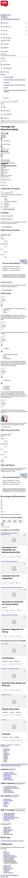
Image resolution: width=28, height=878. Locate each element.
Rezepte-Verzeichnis (9, 816)
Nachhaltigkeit (7, 799)
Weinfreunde (7, 831)
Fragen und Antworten (9, 813)
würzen (19, 318)
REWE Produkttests (9, 779)
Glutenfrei (3, 135)
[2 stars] (9, 521)
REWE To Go (7, 828)
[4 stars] (20, 521)
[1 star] (4, 521)
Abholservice (7, 789)
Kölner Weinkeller (8, 834)
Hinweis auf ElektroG (9, 859)
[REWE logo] (3, 74)
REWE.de (3, 745)
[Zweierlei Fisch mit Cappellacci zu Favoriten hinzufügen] (24, 564)
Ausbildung (6, 803)
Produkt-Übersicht (8, 790)
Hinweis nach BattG (9, 858)
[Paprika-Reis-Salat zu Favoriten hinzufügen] (24, 697)
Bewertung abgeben (5, 526)
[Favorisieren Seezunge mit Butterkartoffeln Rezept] (6, 133)
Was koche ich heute (9, 818)
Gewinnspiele (7, 778)
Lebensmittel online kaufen (10, 786)
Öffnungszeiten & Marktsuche (11, 817)
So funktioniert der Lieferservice (12, 788)
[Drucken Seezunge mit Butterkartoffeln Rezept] (2, 133)
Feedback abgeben (14, 276)
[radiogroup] (14, 523)
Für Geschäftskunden (9, 792)
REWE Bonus (7, 775)
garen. (14, 365)
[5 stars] (2, 524)
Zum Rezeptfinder (7, 226)
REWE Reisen (7, 827)
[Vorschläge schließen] (2, 104)
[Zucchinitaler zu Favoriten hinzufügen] (24, 646)
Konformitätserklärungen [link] (9, 861)
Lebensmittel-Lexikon (9, 814)
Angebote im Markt (8, 772)
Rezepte (15, 89)
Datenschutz (7, 852)
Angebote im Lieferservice (10, 774)
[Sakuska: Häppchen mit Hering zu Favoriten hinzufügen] (24, 617)
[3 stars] (15, 521)
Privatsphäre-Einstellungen (10, 857)
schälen (8, 315)
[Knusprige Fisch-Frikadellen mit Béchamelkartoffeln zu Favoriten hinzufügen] (24, 535)
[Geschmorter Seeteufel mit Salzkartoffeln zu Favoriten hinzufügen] (24, 590)
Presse (5, 804)
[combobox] (8, 102)
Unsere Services (8, 776)
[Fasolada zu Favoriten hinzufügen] (24, 722)
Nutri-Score (6, 820)
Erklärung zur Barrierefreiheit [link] (10, 863)
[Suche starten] (16, 101)
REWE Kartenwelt (8, 830)
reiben (11, 393)
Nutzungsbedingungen (9, 855)
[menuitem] (14, 23)
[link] (15, 78)
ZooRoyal (6, 832)
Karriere (6, 802)
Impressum (6, 854)
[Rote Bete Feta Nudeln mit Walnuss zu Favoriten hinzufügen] (24, 671)
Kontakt (6, 806)
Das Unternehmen (8, 800)
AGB (5, 851)
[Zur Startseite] (6, 9)
